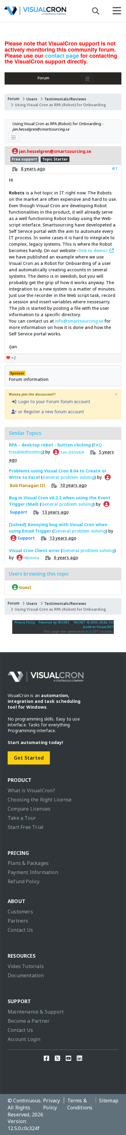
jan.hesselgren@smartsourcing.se (54, 151)
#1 (114, 168)
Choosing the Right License (40, 799)
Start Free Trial (25, 827)
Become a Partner (29, 1021)
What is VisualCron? (31, 790)
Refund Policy (24, 881)
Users (31, 99)
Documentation (26, 975)
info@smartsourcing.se (79, 321)
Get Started (29, 757)
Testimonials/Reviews (65, 99)
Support (26, 538)
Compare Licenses (29, 808)
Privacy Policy (24, 622)
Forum (43, 78)
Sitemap (108, 1100)
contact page (62, 56)
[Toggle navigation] (87, 78)
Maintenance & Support (36, 1011)
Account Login (24, 1039)
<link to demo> (93, 250)
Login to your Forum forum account (53, 401)
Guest (24, 587)
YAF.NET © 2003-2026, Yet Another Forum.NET (93, 624)
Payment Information (33, 872)
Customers (20, 911)
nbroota (31, 557)
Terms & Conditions (80, 1104)
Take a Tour (22, 818)
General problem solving (68, 477)
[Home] (35, 12)
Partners (18, 920)
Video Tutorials (26, 966)
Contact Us (20, 930)
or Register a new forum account (50, 411)
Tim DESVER (71, 452)
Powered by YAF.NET (54, 622)
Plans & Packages (28, 863)
